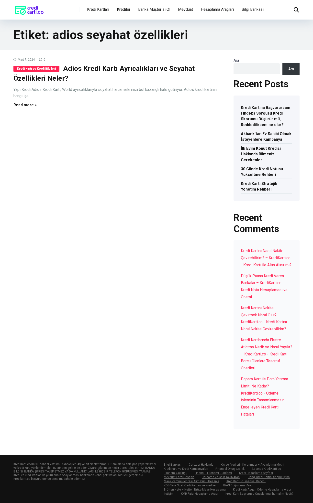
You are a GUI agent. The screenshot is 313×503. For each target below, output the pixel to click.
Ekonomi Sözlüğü (175, 473)
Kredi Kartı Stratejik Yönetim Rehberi (259, 186)
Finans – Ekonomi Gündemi (213, 473)
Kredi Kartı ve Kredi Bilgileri (36, 68)
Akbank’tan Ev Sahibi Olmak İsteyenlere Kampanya (266, 136)
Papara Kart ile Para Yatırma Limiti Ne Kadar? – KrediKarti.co (264, 386)
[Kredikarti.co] (29, 8)
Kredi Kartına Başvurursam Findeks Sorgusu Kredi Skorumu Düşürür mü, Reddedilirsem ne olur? (265, 116)
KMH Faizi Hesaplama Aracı (199, 493)
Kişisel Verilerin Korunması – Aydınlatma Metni (252, 464)
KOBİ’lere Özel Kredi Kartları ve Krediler (190, 485)
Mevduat (185, 9)
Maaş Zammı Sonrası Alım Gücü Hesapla (191, 481)
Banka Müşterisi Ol (154, 9)
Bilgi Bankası (253, 9)
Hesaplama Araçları (217, 9)
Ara (236, 60)
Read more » (25, 105)
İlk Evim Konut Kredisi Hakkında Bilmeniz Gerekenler (261, 154)
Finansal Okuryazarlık (230, 469)
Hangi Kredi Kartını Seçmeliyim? (269, 477)
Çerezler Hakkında (201, 464)
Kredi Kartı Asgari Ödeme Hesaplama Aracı (262, 489)
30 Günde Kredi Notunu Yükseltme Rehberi (262, 172)
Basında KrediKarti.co (266, 469)
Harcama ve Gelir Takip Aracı (221, 477)
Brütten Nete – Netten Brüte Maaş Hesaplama (195, 489)
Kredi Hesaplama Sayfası (256, 473)
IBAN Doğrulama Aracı (238, 485)
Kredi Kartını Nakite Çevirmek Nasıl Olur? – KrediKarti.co (260, 315)
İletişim (169, 493)
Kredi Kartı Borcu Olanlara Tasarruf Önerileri (264, 361)
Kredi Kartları (98, 9)
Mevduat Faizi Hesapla (179, 477)
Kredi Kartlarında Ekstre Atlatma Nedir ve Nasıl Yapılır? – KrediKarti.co (266, 347)
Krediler (123, 9)
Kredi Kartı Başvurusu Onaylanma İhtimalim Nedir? (259, 493)
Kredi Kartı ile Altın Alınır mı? (267, 265)
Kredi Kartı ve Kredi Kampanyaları (186, 469)
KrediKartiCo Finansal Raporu (246, 481)
